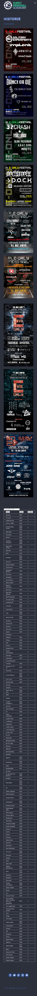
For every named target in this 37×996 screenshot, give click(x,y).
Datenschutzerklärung (20, 988)
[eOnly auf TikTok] (18, 975)
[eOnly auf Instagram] (22, 975)
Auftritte (30, 512)
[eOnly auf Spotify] (26, 975)
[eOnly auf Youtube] (14, 975)
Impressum (7, 988)
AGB (12, 988)
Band (8, 512)
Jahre (21, 512)
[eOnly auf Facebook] (10, 975)
